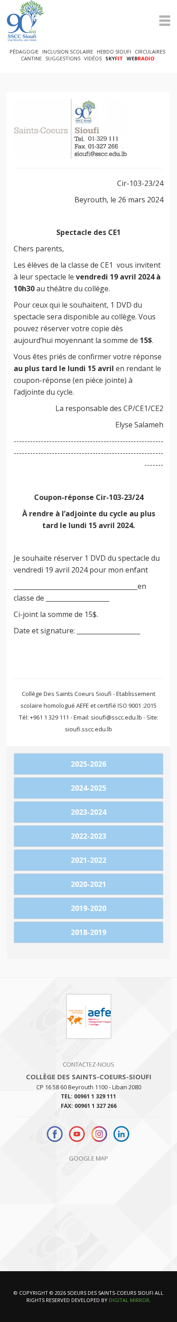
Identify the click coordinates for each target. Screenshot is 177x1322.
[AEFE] (88, 1020)
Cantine (31, 58)
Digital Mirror (129, 1300)
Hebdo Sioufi (114, 51)
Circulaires (150, 51)
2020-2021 (88, 884)
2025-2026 (88, 764)
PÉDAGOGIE (24, 51)
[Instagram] (99, 1134)
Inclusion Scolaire (67, 51)
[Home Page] (88, 20)
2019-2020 (88, 908)
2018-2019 (88, 932)
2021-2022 (88, 860)
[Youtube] (77, 1134)
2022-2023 (88, 836)
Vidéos (93, 58)
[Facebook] (56, 1134)
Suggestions (62, 58)
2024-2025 (88, 788)
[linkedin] (121, 1134)
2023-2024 (88, 812)
